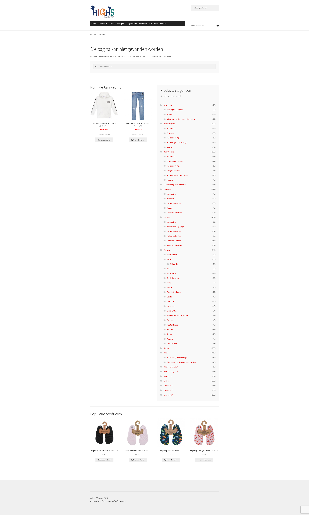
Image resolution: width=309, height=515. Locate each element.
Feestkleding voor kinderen (175, 184)
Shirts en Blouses (174, 240)
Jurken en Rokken (174, 236)
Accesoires (171, 128)
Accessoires (168, 105)
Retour (169, 334)
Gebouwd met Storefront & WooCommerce (108, 501)
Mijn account (132, 23)
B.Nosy (169, 259)
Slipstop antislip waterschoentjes (181, 119)
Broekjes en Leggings (175, 161)
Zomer (166, 381)
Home (93, 23)
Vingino (170, 339)
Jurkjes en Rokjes (174, 170)
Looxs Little (172, 311)
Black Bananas (173, 278)
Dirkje (169, 283)
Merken (167, 250)
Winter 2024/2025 (171, 371)
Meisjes (167, 217)
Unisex (166, 348)
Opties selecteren (104, 140)
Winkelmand (153, 23)
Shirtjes (170, 147)
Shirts (169, 208)
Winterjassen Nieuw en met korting (181, 362)
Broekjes (170, 133)
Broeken (170, 198)
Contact (163, 23)
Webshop (101, 23)
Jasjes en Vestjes (173, 138)
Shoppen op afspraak (117, 23)
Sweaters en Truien (174, 212)
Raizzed (170, 329)
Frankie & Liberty (174, 292)
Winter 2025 (168, 376)
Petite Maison (172, 325)
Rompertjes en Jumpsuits (177, 175)
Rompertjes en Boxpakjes (177, 142)
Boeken (170, 114)
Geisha (169, 297)
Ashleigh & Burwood (175, 109)
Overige (170, 320)
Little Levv (171, 306)
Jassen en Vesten (174, 203)
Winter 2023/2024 (171, 367)
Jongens (167, 189)
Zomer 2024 (168, 385)
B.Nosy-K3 (174, 264)
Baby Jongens (169, 123)
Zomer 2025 (168, 390)
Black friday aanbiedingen (177, 357)
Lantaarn (170, 301)
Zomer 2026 (168, 395)
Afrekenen (143, 23)
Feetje (169, 287)
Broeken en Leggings (175, 226)
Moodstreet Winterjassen (177, 315)
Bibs (168, 268)
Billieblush (171, 273)
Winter (166, 353)
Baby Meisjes (169, 152)
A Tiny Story (172, 254)
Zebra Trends (172, 343)
